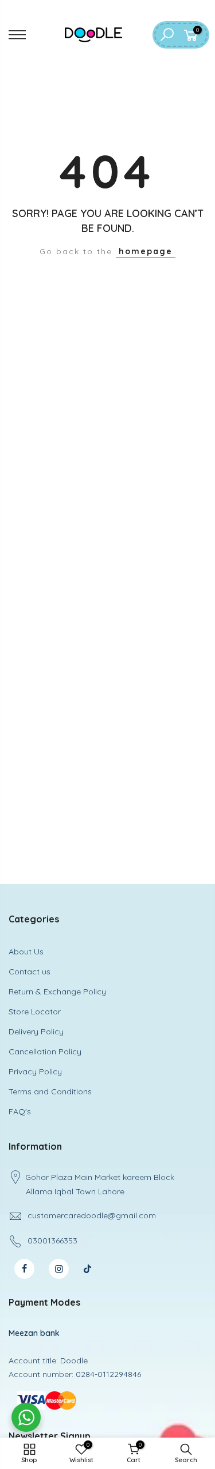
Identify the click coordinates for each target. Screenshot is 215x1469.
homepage (146, 251)
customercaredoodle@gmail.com (92, 1215)
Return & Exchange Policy (57, 991)
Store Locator (35, 1011)
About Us (26, 951)
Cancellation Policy (45, 1051)
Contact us (29, 971)
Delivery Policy (36, 1031)
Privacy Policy (35, 1071)
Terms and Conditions (50, 1091)
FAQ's (20, 1111)
